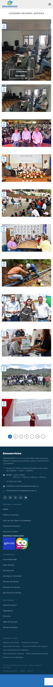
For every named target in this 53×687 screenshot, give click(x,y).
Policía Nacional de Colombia (13, 654)
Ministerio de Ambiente (30, 642)
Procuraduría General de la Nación (34, 646)
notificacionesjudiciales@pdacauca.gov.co (21, 490)
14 (37, 436)
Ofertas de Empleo (10, 627)
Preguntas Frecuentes (11, 526)
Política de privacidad (10, 671)
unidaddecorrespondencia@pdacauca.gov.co (22, 486)
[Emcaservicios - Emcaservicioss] (10, 4)
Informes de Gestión (11, 581)
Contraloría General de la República (16, 650)
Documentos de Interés (12, 593)
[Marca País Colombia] (22, 543)
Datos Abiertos (8, 565)
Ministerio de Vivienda (11, 642)
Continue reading (21, 73)
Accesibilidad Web (10, 559)
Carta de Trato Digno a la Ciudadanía (17, 520)
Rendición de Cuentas (11, 587)
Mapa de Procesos (10, 622)
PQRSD (5, 509)
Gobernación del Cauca (11, 646)
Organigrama (8, 611)
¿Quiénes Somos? (10, 605)
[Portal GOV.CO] (9, 543)
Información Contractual (12, 576)
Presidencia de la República (13, 657)
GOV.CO (30, 671)
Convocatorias (8, 570)
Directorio (6, 616)
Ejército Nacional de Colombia (37, 654)
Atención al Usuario (10, 532)
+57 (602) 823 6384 (13, 481)
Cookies (22, 671)
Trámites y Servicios (10, 515)
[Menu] (49, 4)
